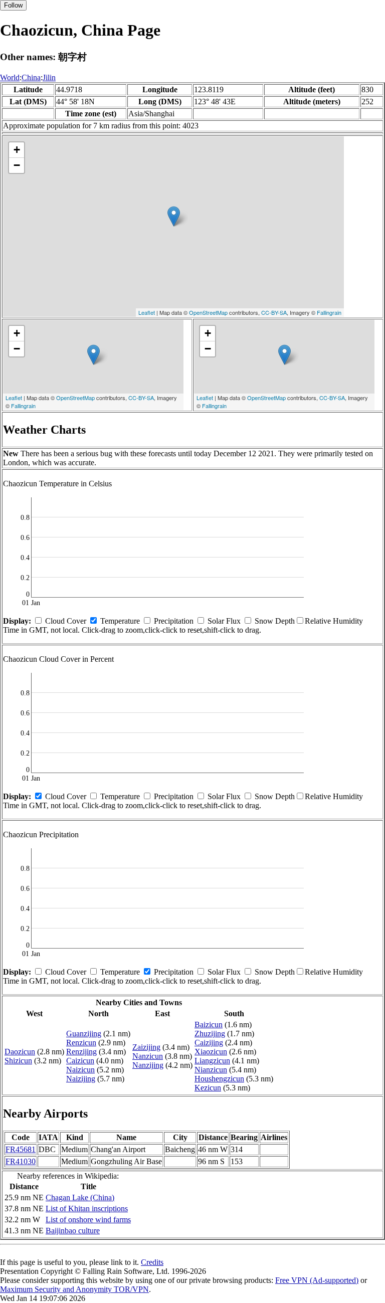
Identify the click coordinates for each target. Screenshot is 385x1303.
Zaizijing (146, 1047)
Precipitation (174, 621)
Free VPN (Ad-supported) (316, 1280)
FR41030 (21, 1161)
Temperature (120, 621)
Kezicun (208, 1087)
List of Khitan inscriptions (87, 1208)
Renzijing (81, 1051)
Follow (13, 5)
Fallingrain (329, 312)
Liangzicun (212, 1060)
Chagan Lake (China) (80, 1197)
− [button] (17, 165)
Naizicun (80, 1069)
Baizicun (209, 1024)
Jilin (49, 77)
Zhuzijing (210, 1033)
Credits (152, 1262)
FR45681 (21, 1149)
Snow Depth (275, 621)
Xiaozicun (211, 1051)
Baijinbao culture (73, 1230)
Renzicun (81, 1042)
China (31, 77)
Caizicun (80, 1060)
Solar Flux (224, 621)
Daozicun (20, 1051)
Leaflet (146, 312)
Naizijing (80, 1078)
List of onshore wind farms (88, 1219)
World (10, 77)
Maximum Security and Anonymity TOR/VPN (74, 1289)
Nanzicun (147, 1056)
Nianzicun (211, 1069)
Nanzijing (147, 1065)
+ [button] (17, 149)
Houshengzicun (219, 1078)
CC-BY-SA (274, 312)
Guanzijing (83, 1033)
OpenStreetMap (208, 312)
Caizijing (209, 1042)
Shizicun (18, 1060)
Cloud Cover (65, 621)
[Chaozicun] (173, 216)
